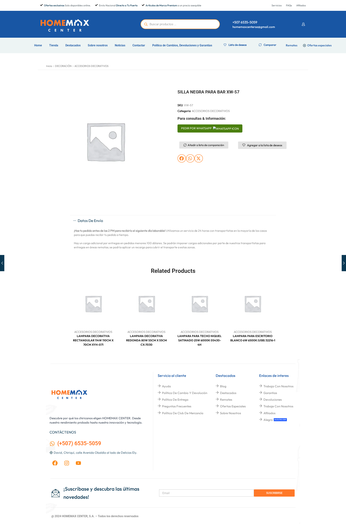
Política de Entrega (175, 399)
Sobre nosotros (98, 45)
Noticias (120, 45)
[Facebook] (55, 463)
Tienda (53, 45)
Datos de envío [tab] (90, 220)
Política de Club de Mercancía (182, 413)
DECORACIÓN (63, 66)
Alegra (268, 420)
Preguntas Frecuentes (176, 406)
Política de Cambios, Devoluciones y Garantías (182, 45)
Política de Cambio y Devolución (184, 393)
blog (223, 386)
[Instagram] (66, 463)
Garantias (270, 393)
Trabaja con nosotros (278, 386)
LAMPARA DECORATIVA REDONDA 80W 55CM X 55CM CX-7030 (146, 340)
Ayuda (166, 386)
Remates (226, 399)
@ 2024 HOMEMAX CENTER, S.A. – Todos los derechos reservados (94, 516)
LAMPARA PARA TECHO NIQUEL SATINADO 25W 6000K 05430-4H (199, 340)
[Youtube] (78, 463)
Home (38, 45)
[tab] (173, 220)
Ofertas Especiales (233, 406)
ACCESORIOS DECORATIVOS (91, 66)
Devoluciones (272, 399)
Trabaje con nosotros (278, 406)
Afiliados (269, 413)
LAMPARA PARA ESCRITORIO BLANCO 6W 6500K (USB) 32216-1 (252, 338)
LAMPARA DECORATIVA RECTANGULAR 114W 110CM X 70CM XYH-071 (93, 340)
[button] (303, 24)
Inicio (49, 66)
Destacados (73, 45)
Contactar (138, 45)
